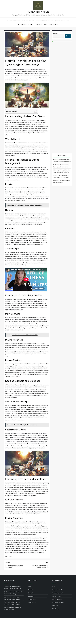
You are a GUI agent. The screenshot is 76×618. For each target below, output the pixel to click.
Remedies (38, 24)
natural (10, 78)
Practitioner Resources (44, 20)
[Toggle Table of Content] (34, 111)
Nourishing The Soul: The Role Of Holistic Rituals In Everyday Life (61, 171)
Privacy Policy (31, 599)
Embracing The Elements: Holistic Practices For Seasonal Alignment (62, 160)
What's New (9, 556)
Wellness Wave (38, 12)
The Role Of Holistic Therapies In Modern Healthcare (61, 181)
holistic (25, 74)
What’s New (54, 24)
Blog (45, 24)
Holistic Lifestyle (28, 20)
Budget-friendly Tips (62, 20)
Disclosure (30, 596)
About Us (30, 590)
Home (29, 586)
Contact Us (31, 593)
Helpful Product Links (25, 24)
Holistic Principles (13, 20)
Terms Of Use (31, 602)
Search (55, 33)
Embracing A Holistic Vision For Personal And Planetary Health (61, 176)
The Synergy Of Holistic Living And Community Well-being (61, 166)
